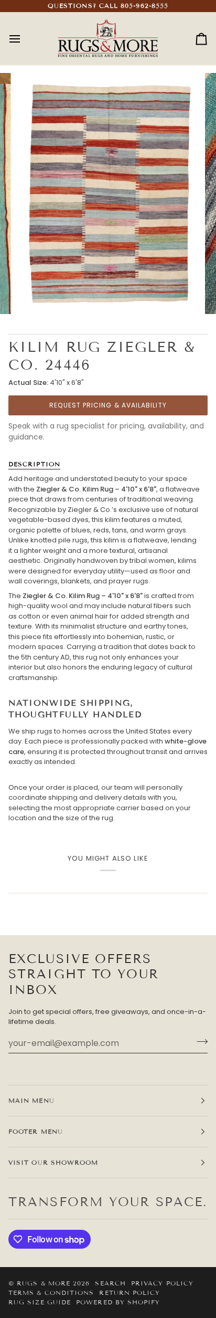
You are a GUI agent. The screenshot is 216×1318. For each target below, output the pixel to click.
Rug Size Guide (39, 1302)
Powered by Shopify (118, 1302)
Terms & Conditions (51, 1292)
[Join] (199, 1041)
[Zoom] (36, 294)
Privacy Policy (162, 1283)
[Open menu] (24, 39)
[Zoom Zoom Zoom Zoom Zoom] (108, 194)
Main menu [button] (31, 1100)
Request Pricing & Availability (107, 405)
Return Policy (129, 1292)
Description (34, 464)
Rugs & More (43, 1283)
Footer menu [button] (35, 1131)
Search (110, 1283)
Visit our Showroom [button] (53, 1162)
